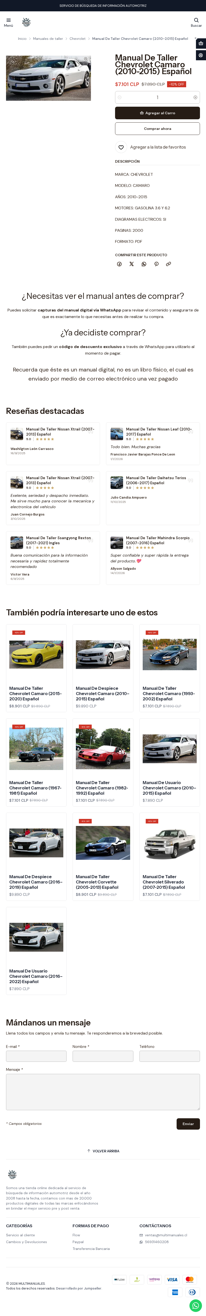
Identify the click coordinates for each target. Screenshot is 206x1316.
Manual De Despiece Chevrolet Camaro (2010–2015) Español (102, 693)
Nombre (81, 1046)
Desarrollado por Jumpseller (78, 1288)
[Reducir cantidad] (119, 97)
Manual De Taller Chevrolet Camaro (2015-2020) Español (35, 693)
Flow (76, 1235)
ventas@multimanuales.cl (166, 1235)
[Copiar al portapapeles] (168, 264)
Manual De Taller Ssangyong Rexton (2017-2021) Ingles (58, 540)
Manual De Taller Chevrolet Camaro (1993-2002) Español (169, 693)
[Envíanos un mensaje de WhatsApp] (195, 1305)
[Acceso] (201, 55)
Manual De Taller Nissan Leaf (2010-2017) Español (159, 432)
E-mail (13, 1046)
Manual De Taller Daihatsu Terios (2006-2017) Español (156, 480)
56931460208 (157, 1242)
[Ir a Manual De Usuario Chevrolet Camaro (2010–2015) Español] (170, 749)
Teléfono (146, 1046)
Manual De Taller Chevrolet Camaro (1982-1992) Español (102, 788)
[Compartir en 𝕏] (131, 264)
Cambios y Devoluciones (26, 1242)
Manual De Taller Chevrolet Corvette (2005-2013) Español (97, 882)
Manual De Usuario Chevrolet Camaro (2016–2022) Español (36, 976)
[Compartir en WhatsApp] (144, 264)
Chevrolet (78, 39)
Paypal (78, 1242)
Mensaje (14, 1069)
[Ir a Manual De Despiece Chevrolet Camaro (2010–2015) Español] (103, 654)
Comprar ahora (157, 128)
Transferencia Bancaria (91, 1248)
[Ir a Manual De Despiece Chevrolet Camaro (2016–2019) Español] (36, 843)
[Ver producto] (17, 434)
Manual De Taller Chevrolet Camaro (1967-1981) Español (35, 788)
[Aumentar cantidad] (195, 97)
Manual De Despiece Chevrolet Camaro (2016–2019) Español (36, 882)
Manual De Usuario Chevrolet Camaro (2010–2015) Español (169, 788)
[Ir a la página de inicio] (26, 22)
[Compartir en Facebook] (119, 264)
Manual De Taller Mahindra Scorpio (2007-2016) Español (158, 540)
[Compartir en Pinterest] (156, 264)
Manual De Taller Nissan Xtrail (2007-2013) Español (60, 432)
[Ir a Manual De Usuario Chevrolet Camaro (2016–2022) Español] (36, 937)
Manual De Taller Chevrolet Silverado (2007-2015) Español (164, 882)
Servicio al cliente (20, 1235)
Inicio (22, 39)
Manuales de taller (48, 39)
